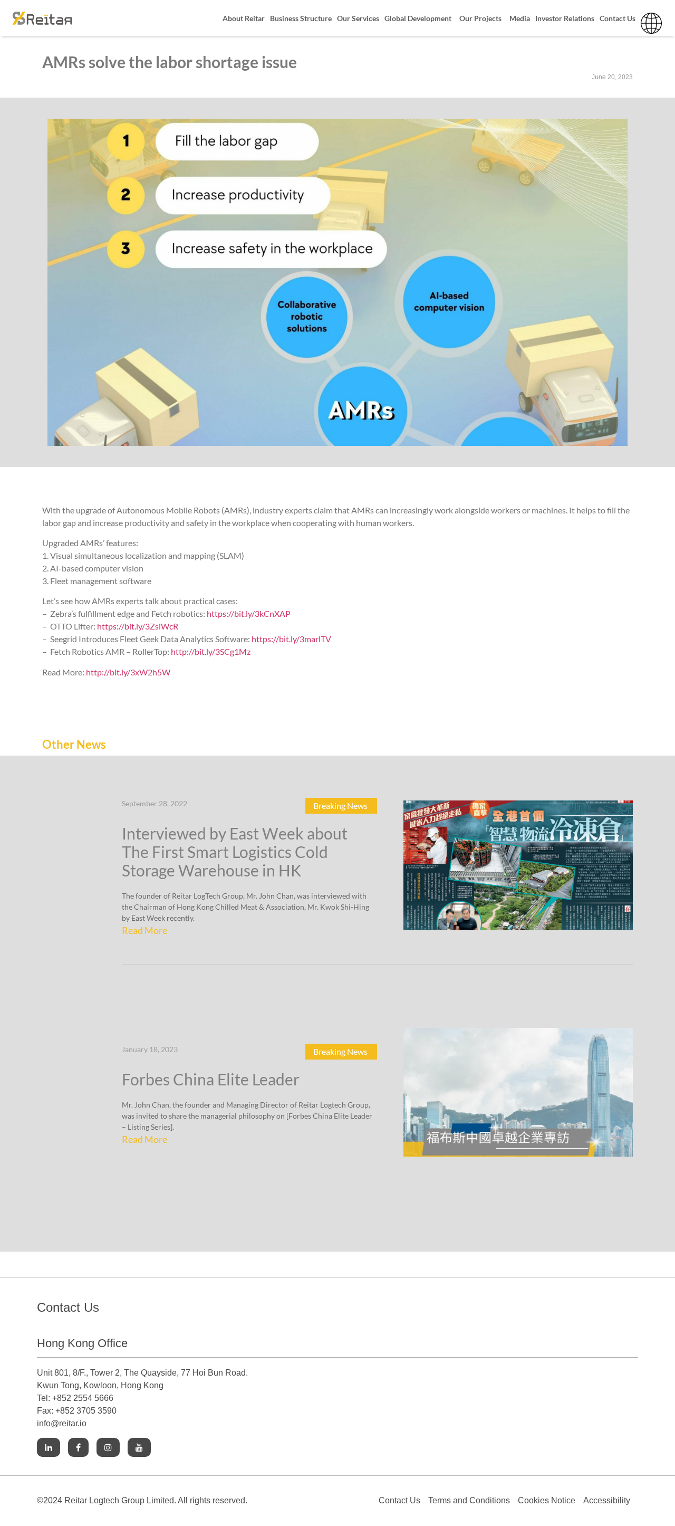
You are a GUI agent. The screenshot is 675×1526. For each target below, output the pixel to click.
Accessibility (606, 1500)
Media (519, 18)
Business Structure (301, 18)
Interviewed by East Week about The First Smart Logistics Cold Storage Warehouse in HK (235, 852)
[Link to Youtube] (139, 1447)
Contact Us (617, 18)
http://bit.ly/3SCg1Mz (210, 651)
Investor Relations (564, 18)
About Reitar (244, 18)
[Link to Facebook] (78, 1447)
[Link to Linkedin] (48, 1447)
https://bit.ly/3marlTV (290, 639)
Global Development (417, 18)
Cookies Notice (546, 1500)
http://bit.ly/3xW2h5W (128, 672)
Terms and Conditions (469, 1500)
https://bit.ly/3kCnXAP (249, 613)
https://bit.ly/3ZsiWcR (137, 626)
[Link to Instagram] (108, 1447)
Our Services (358, 18)
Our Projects (480, 18)
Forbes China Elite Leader (211, 1079)
